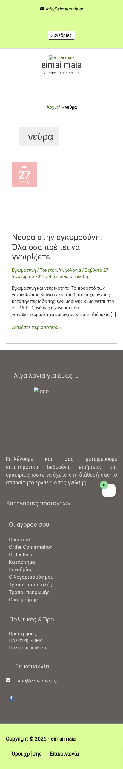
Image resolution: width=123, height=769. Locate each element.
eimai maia (61, 64)
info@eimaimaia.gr (64, 9)
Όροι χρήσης (23, 600)
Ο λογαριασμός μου (31, 577)
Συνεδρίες (61, 35)
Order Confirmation (31, 547)
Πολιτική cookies (27, 648)
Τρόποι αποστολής (30, 585)
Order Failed (22, 554)
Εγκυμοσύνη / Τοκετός (34, 270)
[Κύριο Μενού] (61, 91)
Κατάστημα (22, 562)
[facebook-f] (11, 698)
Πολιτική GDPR (25, 640)
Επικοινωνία (64, 754)
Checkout (19, 539)
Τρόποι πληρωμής (29, 592)
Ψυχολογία (70, 270)
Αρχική (54, 107)
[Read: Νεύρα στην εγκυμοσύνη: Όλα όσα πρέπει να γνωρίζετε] (64, 197)
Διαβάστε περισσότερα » (36, 327)
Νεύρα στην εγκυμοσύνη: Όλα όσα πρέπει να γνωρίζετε (57, 246)
